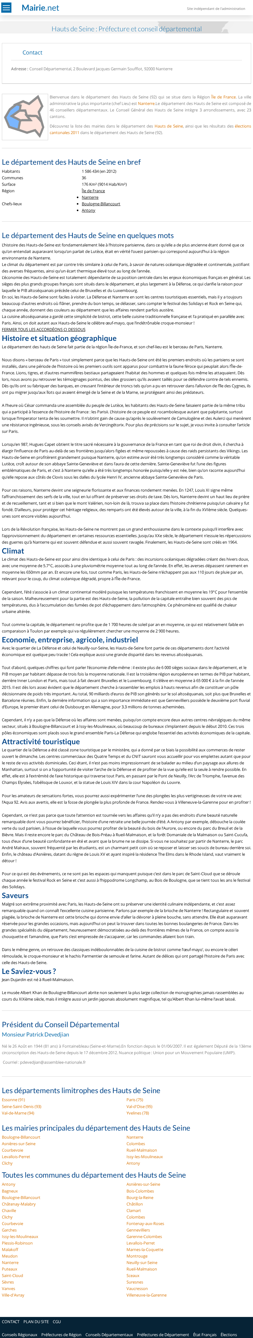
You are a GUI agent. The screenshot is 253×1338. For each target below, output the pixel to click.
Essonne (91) (13, 1099)
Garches (9, 1230)
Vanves (8, 1288)
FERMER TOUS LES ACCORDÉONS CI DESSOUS (43, 329)
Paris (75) (134, 1099)
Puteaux (9, 1269)
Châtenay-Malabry (19, 1204)
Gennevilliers (138, 1230)
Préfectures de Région (61, 1334)
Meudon (10, 1256)
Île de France (223, 97)
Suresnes (134, 1282)
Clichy (7, 1163)
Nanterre (146, 103)
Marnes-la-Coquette (144, 1249)
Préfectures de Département (163, 1334)
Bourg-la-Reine (139, 1197)
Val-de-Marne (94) (18, 1113)
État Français (205, 1334)
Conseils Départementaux (109, 1334)
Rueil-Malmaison (141, 1150)
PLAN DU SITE (36, 1321)
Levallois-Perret (16, 1156)
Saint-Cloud (12, 1275)
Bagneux (10, 1191)
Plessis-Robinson (17, 1243)
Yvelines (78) (137, 1113)
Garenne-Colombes (144, 1236)
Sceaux (132, 1275)
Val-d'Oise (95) (139, 1106)
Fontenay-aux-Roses (145, 1223)
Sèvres (8, 1282)
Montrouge (136, 1256)
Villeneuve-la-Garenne (146, 1295)
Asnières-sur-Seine (18, 1143)
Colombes (135, 1143)
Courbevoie (12, 1150)
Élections (229, 1334)
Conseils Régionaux (19, 1334)
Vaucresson (137, 1288)
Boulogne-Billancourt (101, 203)
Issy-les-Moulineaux (144, 1156)
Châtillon (134, 1204)
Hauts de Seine (169, 126)
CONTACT (10, 1321)
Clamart (133, 1210)
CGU (57, 1321)
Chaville (9, 1210)
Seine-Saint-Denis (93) (21, 1106)
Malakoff (10, 1249)
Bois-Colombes (140, 1191)
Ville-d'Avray (13, 1295)
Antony (88, 210)
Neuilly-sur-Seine (141, 1262)
